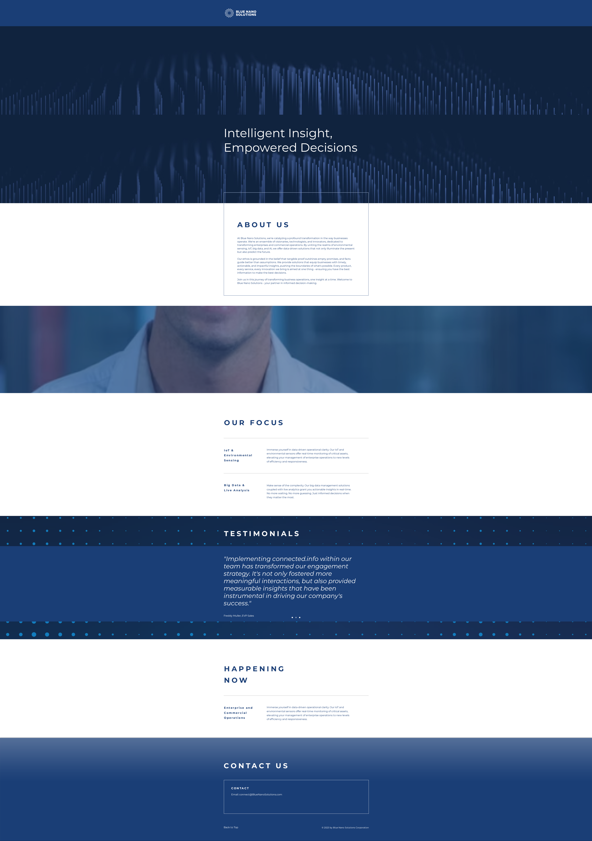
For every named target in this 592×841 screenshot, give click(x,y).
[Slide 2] (296, 617)
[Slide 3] (299, 617)
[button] (256, 765)
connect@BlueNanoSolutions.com (260, 794)
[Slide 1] (292, 617)
